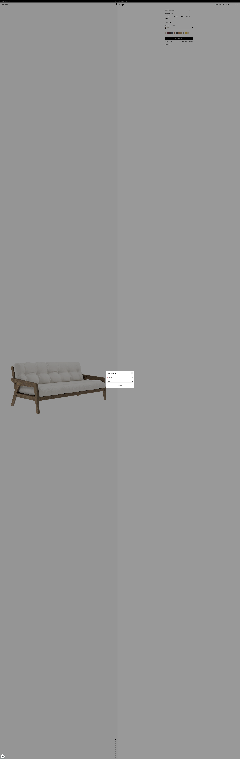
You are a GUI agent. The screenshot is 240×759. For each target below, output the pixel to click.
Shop (3, 4)
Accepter (120, 385)
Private (3, 1)
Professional (7, 1)
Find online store (168, 44)
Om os (6, 4)
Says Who (171, 13)
